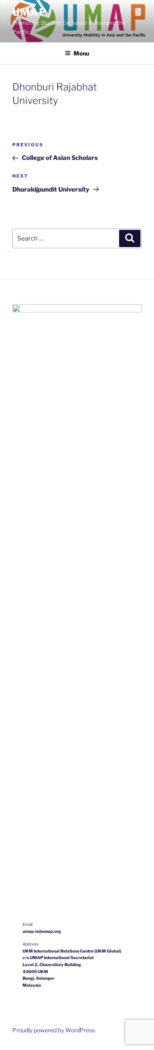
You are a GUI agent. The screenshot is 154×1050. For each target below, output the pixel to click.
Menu (81, 53)
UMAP (29, 12)
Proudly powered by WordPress (53, 1030)
